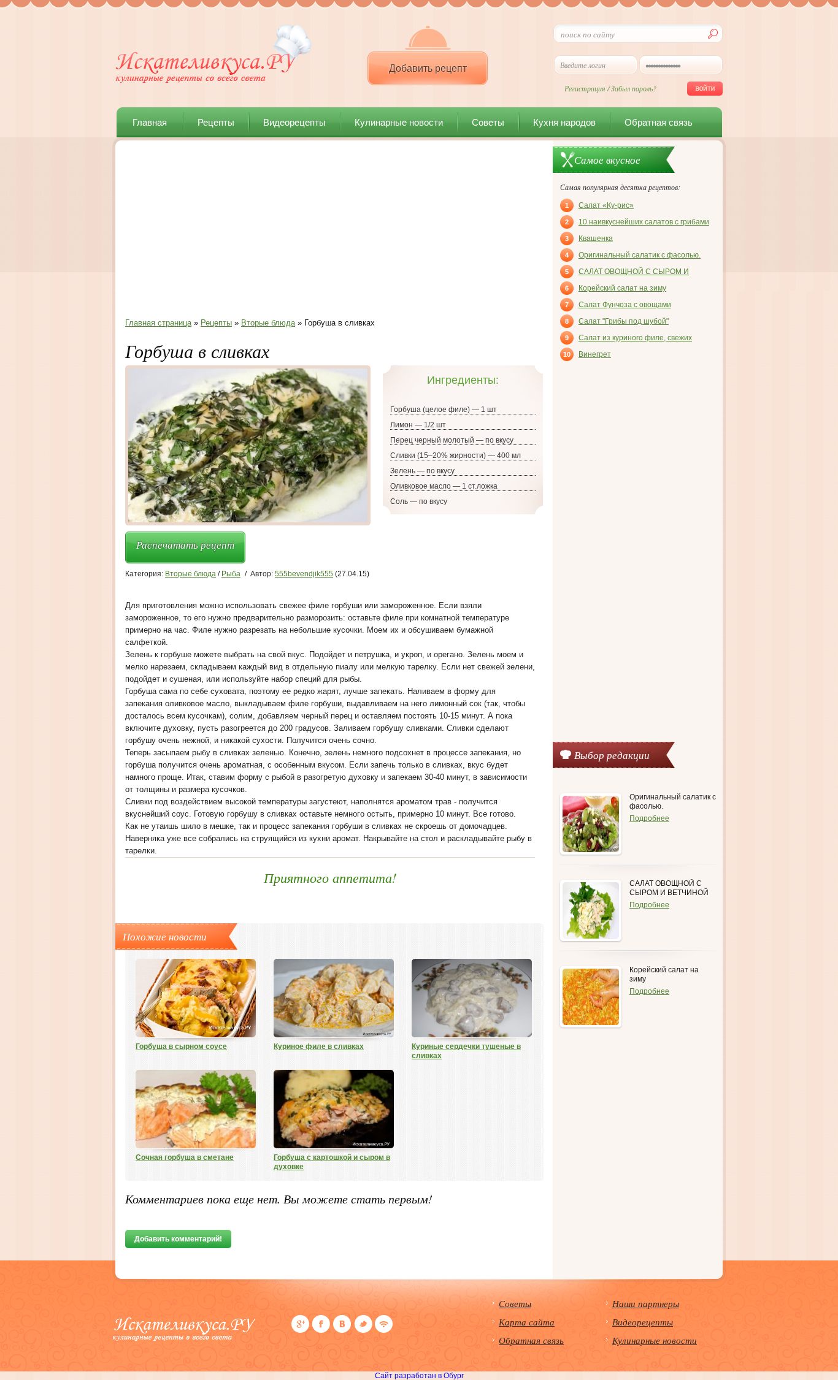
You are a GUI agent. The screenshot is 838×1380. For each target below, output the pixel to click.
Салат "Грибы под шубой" (617, 321)
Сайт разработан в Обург (419, 1375)
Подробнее (649, 818)
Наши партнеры (645, 1303)
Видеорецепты (294, 122)
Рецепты (216, 122)
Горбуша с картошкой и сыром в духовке (332, 1162)
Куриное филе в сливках (319, 1046)
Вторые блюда (190, 574)
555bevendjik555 (304, 574)
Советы (488, 122)
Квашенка (589, 238)
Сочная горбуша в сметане (185, 1157)
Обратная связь (659, 122)
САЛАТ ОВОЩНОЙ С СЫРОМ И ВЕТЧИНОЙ (627, 272)
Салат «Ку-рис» (599, 205)
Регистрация (584, 88)
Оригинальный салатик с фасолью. (633, 255)
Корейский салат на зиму (615, 288)
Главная (150, 122)
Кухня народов (564, 122)
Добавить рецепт (428, 68)
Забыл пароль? (633, 88)
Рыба (230, 574)
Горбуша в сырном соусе (181, 1046)
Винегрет (587, 354)
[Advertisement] (330, 232)
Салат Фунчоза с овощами (618, 304)
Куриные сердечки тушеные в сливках (466, 1051)
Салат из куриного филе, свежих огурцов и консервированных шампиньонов (628, 339)
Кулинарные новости (399, 122)
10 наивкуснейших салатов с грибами (637, 222)
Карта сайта (527, 1322)
